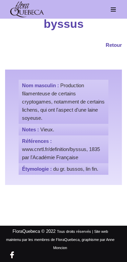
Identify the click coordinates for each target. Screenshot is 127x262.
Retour (114, 45)
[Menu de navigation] (113, 9)
